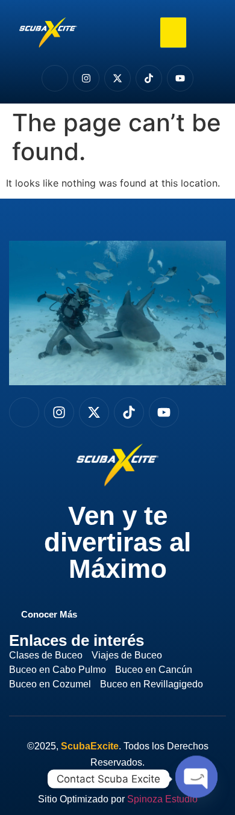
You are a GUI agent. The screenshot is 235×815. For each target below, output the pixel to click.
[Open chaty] (196, 778)
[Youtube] (180, 78)
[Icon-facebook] (55, 78)
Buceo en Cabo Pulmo (57, 670)
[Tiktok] (149, 78)
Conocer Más (49, 614)
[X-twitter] (117, 78)
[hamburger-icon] (173, 33)
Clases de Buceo (46, 655)
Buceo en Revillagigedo (151, 684)
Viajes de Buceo (127, 655)
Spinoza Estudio (162, 799)
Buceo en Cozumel (50, 684)
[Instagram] (86, 78)
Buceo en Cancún (153, 670)
